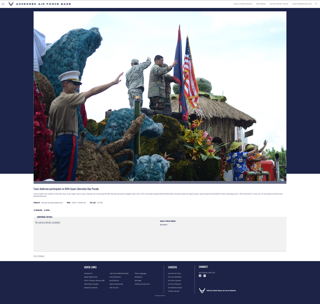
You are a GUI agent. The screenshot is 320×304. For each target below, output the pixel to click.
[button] (2, 4)
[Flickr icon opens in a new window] (204, 276)
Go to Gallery (39, 256)
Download (38, 210)
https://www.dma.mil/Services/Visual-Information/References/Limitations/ (212, 231)
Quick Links (90, 267)
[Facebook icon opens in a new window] (200, 276)
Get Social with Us (207, 273)
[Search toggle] (316, 4)
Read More (163, 225)
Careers (172, 267)
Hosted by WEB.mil (160, 295)
